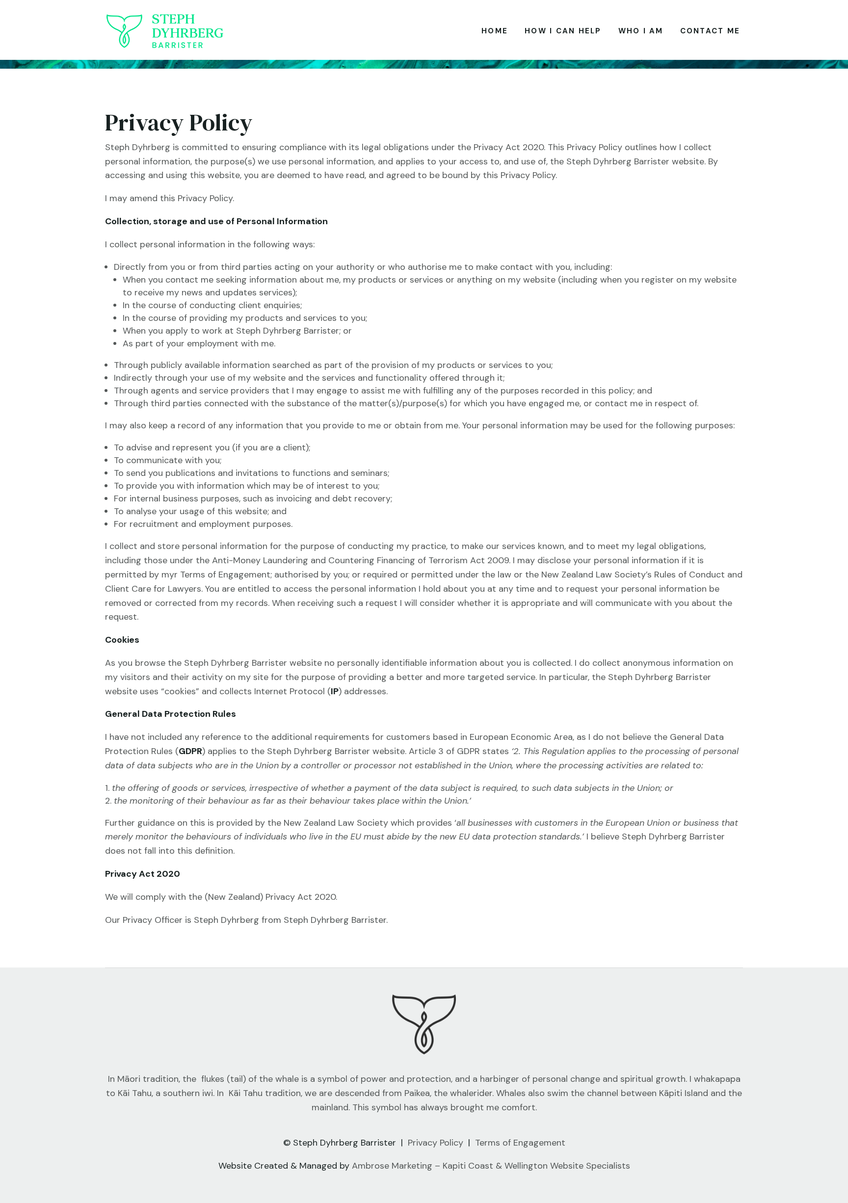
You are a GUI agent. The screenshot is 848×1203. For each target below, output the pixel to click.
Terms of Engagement (520, 1143)
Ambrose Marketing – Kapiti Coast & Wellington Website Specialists (491, 1166)
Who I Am (640, 31)
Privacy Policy (435, 1143)
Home (494, 31)
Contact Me (710, 31)
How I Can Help (563, 31)
